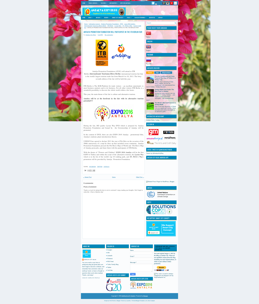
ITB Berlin (110, 26)
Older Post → (140, 177)
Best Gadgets (151, 300)
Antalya (98, 17)
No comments (109, 35)
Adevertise (152, 18)
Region (106, 17)
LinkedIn (109, 255)
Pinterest (110, 258)
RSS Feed (110, 261)
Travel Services (93, 3)
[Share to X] (92, 171)
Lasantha (128, 300)
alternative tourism (94, 24)
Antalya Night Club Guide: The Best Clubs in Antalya (164, 90)
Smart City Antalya (118, 17)
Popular (150, 72)
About (90, 17)
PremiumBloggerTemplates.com (139, 300)
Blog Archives (166, 72)
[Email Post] (85, 170)
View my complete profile (91, 277)
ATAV (121, 24)
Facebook (92, 166)
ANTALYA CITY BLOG (128, 296)
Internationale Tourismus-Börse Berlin (95, 26)
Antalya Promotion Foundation (110, 24)
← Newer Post (87, 177)
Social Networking (140, 17)
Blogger (145, 296)
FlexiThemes (112, 300)
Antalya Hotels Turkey (152, 120)
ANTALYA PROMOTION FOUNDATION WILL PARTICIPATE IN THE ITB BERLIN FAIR (113, 32)
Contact (160, 18)
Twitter (99, 166)
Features (104, 3)
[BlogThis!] (90, 171)
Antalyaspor (114, 3)
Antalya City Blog (90, 259)
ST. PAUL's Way (127, 26)
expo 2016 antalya (129, 24)
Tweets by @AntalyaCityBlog (154, 153)
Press (129, 17)
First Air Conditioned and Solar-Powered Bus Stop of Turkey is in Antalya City (165, 78)
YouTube (110, 270)
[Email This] (88, 171)
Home (83, 3)
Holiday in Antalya (87, 7)
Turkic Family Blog (112, 264)
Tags (157, 72)
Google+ (106, 166)
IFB (108, 252)
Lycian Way (117, 26)
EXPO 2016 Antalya (125, 3)
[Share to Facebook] (94, 171)
